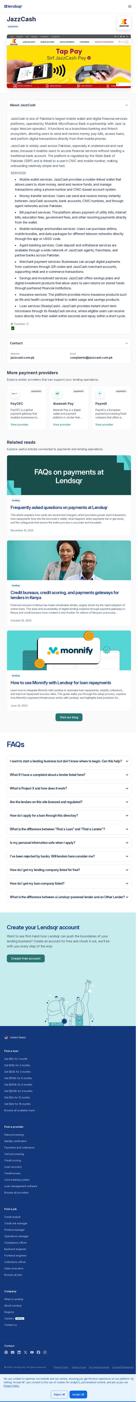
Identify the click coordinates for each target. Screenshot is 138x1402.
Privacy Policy (61, 1367)
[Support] (6, 1352)
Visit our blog (69, 717)
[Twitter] (25, 1352)
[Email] (12, 1352)
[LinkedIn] (19, 1352)
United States (18, 1037)
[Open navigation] (130, 6)
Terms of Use (79, 1367)
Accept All (78, 1394)
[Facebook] (38, 1352)
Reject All (59, 1394)
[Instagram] (45, 1352)
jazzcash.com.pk (22, 357)
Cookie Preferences (123, 1367)
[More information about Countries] (27, 324)
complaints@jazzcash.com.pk (91, 357)
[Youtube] (32, 1352)
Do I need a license (99, 1367)
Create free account (25, 958)
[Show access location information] (6, 1037)
